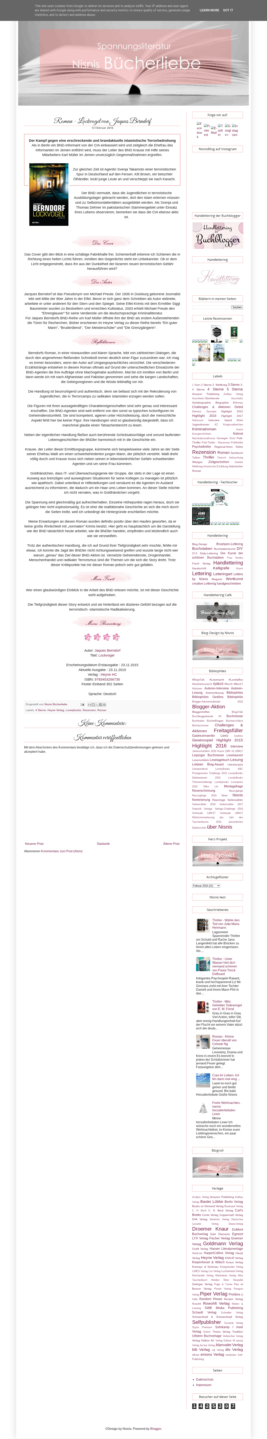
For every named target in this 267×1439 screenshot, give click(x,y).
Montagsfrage (233, 786)
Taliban (196, 457)
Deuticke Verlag (219, 1219)
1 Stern (196, 384)
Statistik (197, 808)
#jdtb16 (218, 683)
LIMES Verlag (200, 1271)
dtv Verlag (234, 1349)
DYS (194, 553)
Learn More (209, 10)
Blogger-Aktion (208, 706)
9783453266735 (107, 679)
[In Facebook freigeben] (101, 705)
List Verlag (214, 1271)
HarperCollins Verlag (219, 1253)
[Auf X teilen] (97, 705)
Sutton (207, 1331)
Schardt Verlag (204, 1312)
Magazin (217, 579)
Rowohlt (196, 1303)
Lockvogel (106, 655)
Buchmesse (235, 716)
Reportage (218, 799)
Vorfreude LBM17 (231, 813)
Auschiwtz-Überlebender (206, 398)
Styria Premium (202, 1327)
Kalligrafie (221, 568)
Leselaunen (235, 755)
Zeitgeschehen (218, 462)
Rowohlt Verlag (216, 1303)
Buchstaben (202, 548)
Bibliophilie (235, 697)
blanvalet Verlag (229, 1345)
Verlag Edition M (225, 1340)
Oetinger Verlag (202, 1284)
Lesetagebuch (219, 760)
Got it (228, 10)
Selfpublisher (206, 1322)
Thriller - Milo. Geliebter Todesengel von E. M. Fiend (227, 1005)
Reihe (239, 446)
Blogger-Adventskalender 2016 (217, 701)
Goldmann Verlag (223, 1243)
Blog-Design (199, 544)
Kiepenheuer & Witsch (208, 1262)
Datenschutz (204, 1379)
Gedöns (238, 735)
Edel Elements (220, 1234)
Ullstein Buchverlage (206, 1336)
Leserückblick (200, 760)
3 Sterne (234, 384)
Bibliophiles (235, 692)
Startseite (103, 843)
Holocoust (197, 420)
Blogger (155, 1428)
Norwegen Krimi (226, 438)
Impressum (203, 1385)
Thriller (208, 457)
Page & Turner (223, 1284)
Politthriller (237, 442)
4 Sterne (40, 710)
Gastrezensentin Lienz (210, 735)
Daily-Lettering (209, 553)
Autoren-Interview (216, 688)
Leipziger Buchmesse (208, 755)
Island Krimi (233, 420)
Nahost (238, 433)
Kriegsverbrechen (233, 424)
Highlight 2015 (232, 411)
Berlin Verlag (234, 1201)
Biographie (222, 402)
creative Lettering (204, 583)
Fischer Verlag (219, 1238)
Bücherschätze (234, 720)
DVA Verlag (199, 1219)
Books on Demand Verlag (208, 1206)
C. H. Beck (199, 1210)
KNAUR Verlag (234, 1258)
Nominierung (201, 799)
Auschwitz (237, 398)
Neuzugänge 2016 (204, 795)
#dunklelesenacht (202, 684)
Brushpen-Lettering (229, 544)
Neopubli (238, 1279)
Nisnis (238, 795)
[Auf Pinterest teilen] (104, 705)
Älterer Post (171, 843)
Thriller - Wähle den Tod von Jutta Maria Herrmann (226, 924)
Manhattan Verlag (225, 1275)
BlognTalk (237, 712)
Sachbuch (237, 452)
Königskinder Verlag (231, 1266)
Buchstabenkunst (224, 548)
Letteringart (222, 574)
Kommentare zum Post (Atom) (61, 851)
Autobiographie (201, 402)
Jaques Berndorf (107, 650)
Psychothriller (201, 446)
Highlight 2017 (232, 415)
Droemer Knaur (210, 1229)
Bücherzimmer (200, 725)
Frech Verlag (201, 563)
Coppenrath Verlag (231, 1215)
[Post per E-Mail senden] (82, 704)
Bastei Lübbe (211, 1201)
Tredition (237, 1331)
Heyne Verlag (55, 710)
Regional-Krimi (223, 446)
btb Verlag (201, 1349)
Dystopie (211, 411)
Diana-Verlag (236, 1223)
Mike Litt (210, 786)
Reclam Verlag (233, 1299)
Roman (101, 710)
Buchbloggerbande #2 (206, 716)
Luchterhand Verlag (232, 1271)
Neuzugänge (236, 790)
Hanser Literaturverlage (226, 1248)
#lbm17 (238, 683)
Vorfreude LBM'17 (204, 813)
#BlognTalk (198, 679)
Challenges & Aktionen (211, 407)
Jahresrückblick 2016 (204, 751)
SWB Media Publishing (224, 1308)
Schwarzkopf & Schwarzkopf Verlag (217, 1316)
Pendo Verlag (222, 1288)
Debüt (239, 407)
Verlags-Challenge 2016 (229, 808)
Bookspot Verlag (233, 1206)
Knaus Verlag (234, 1262)
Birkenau (238, 402)
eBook (195, 1354)
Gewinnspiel (202, 740)
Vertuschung (236, 457)
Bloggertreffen (201, 711)
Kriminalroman (204, 429)
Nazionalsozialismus (203, 438)
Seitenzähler (235, 799)
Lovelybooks (73, 710)
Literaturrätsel (200, 768)
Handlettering (228, 562)
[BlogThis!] (93, 705)
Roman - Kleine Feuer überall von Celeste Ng (224, 1040)
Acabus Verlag (200, 1197)
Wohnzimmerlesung (203, 817)
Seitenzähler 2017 (231, 804)
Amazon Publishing (205, 394)
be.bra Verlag (207, 1345)
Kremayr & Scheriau (205, 1266)
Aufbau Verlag (233, 394)
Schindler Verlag (232, 1312)
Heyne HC (108, 674)
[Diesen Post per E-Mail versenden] (89, 705)
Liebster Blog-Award (208, 764)
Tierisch (221, 457)
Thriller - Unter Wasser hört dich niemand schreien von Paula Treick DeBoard (224, 966)
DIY (240, 548)
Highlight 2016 (204, 415)
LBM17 (239, 751)
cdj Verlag (218, 1349)
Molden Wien (220, 1279)
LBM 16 (229, 751)
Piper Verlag (213, 1293)
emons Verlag (212, 1354)
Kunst (239, 429)
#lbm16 (228, 684)
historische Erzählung (215, 466)
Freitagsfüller (228, 730)
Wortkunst (234, 579)
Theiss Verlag (221, 1331)
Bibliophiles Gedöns (207, 697)
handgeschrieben (229, 583)
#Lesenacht (217, 679)
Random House (210, 1299)
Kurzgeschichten (201, 433)
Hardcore (197, 1253)
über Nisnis (219, 827)
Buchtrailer (198, 720)
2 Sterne (206, 384)
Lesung (236, 760)
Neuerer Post (34, 843)
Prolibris (234, 1294)
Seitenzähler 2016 (204, 804)
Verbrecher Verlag (233, 1336)
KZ (216, 424)
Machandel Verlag (202, 1275)
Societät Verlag (233, 1322)
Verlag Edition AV (203, 1340)
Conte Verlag (210, 1215)
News (224, 795)
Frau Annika (235, 557)
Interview (214, 420)
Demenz (197, 411)
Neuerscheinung (203, 790)
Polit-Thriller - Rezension (216, 442)
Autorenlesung (215, 692)
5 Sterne (235, 389)
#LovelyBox (236, 679)
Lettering (201, 573)
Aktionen (197, 688)
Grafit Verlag (200, 1248)
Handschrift (199, 568)
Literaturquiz (235, 764)
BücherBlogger (215, 720)
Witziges (197, 462)
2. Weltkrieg (219, 384)
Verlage (208, 808)
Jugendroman (200, 424)
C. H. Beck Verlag (220, 1210)
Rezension (89, 710)
